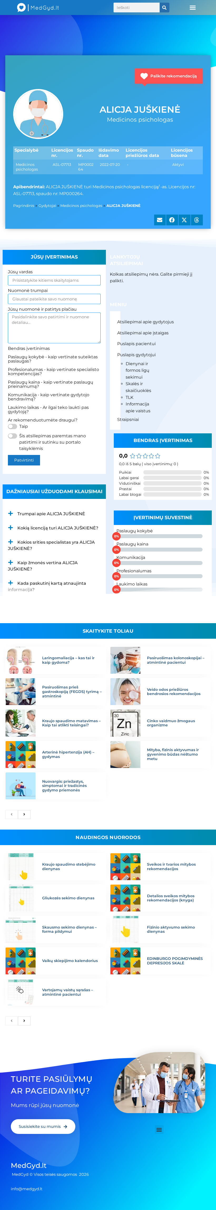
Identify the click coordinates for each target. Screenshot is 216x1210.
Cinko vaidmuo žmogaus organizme (171, 723)
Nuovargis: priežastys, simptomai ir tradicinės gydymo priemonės (64, 786)
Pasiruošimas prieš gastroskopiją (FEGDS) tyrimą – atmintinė (72, 691)
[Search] (164, 7)
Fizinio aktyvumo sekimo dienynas (171, 929)
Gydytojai (47, 205)
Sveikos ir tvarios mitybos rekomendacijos (171, 866)
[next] (24, 814)
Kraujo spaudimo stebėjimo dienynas (68, 866)
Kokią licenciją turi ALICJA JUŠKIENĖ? (57, 527)
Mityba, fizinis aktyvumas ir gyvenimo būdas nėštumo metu (173, 754)
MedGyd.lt (29, 1165)
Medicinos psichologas (81, 205)
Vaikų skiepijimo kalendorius (70, 960)
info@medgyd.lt (26, 1188)
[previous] (11, 814)
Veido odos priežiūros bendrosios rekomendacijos (173, 691)
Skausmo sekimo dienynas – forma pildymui (69, 929)
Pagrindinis (23, 205)
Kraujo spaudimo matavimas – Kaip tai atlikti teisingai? (71, 723)
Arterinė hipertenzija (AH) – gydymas (68, 754)
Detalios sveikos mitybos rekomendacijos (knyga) (170, 898)
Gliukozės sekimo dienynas (68, 898)
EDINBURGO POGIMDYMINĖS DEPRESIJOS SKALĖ (175, 960)
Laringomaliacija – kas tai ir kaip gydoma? (68, 660)
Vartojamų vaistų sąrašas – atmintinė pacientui (67, 992)
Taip (23, 426)
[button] (193, 8)
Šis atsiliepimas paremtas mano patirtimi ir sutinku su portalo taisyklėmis (52, 442)
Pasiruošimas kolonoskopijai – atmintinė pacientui (175, 660)
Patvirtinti (24, 460)
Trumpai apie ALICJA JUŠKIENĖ (51, 513)
